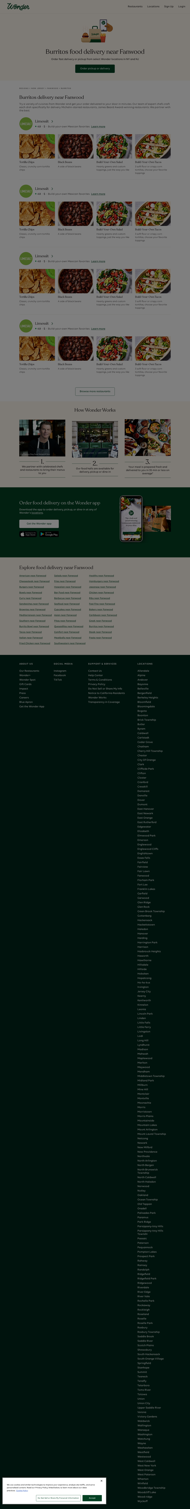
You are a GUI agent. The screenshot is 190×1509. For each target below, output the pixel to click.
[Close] (101, 1481)
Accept (92, 1498)
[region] (54, 1491)
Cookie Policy (22, 1491)
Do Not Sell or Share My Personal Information (58, 1498)
